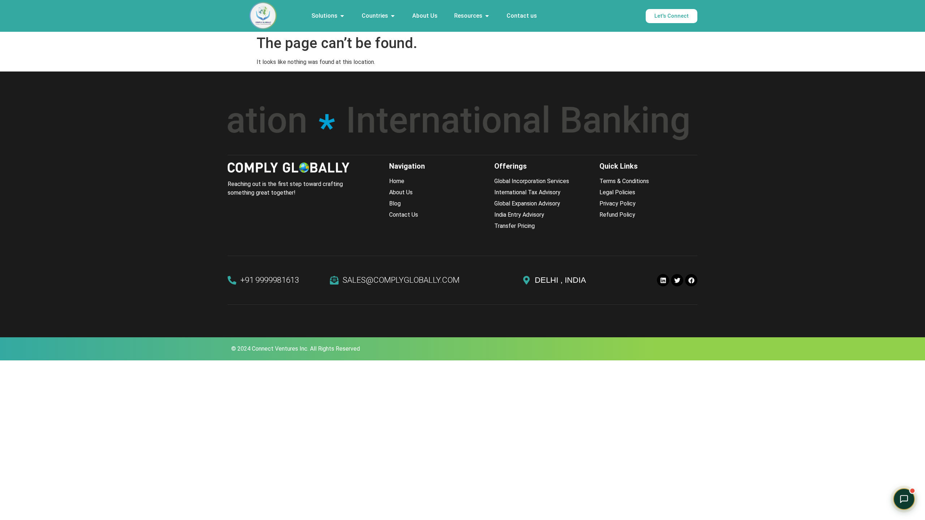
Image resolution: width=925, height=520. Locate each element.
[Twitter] (677, 280)
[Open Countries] (393, 16)
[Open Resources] (487, 16)
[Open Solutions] (342, 16)
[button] (904, 499)
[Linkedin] (663, 280)
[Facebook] (691, 280)
